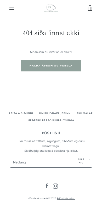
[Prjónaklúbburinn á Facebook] (46, 186)
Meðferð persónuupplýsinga (51, 120)
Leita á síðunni (21, 113)
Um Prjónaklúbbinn (55, 113)
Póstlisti (51, 133)
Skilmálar (85, 113)
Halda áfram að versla (51, 65)
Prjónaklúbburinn (66, 198)
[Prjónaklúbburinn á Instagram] (55, 186)
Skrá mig (81, 161)
